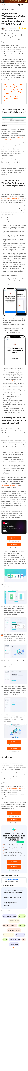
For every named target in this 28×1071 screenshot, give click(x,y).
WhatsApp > (12, 9)
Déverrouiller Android (9, 916)
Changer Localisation (10, 925)
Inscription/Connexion (11, 879)
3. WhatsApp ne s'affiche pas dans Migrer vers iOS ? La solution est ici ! (14, 99)
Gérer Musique (14, 944)
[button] (13, 947)
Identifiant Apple (14, 939)
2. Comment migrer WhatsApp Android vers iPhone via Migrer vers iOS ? (13, 92)
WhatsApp (17, 30)
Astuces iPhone (14, 921)
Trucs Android (20, 935)
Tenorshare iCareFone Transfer (10, 485)
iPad (23, 939)
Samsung (22, 925)
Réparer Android (8, 935)
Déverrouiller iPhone (14, 930)
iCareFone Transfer (8, 381)
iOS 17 (5, 939)
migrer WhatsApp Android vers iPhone (12, 198)
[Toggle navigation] (24, 5)
